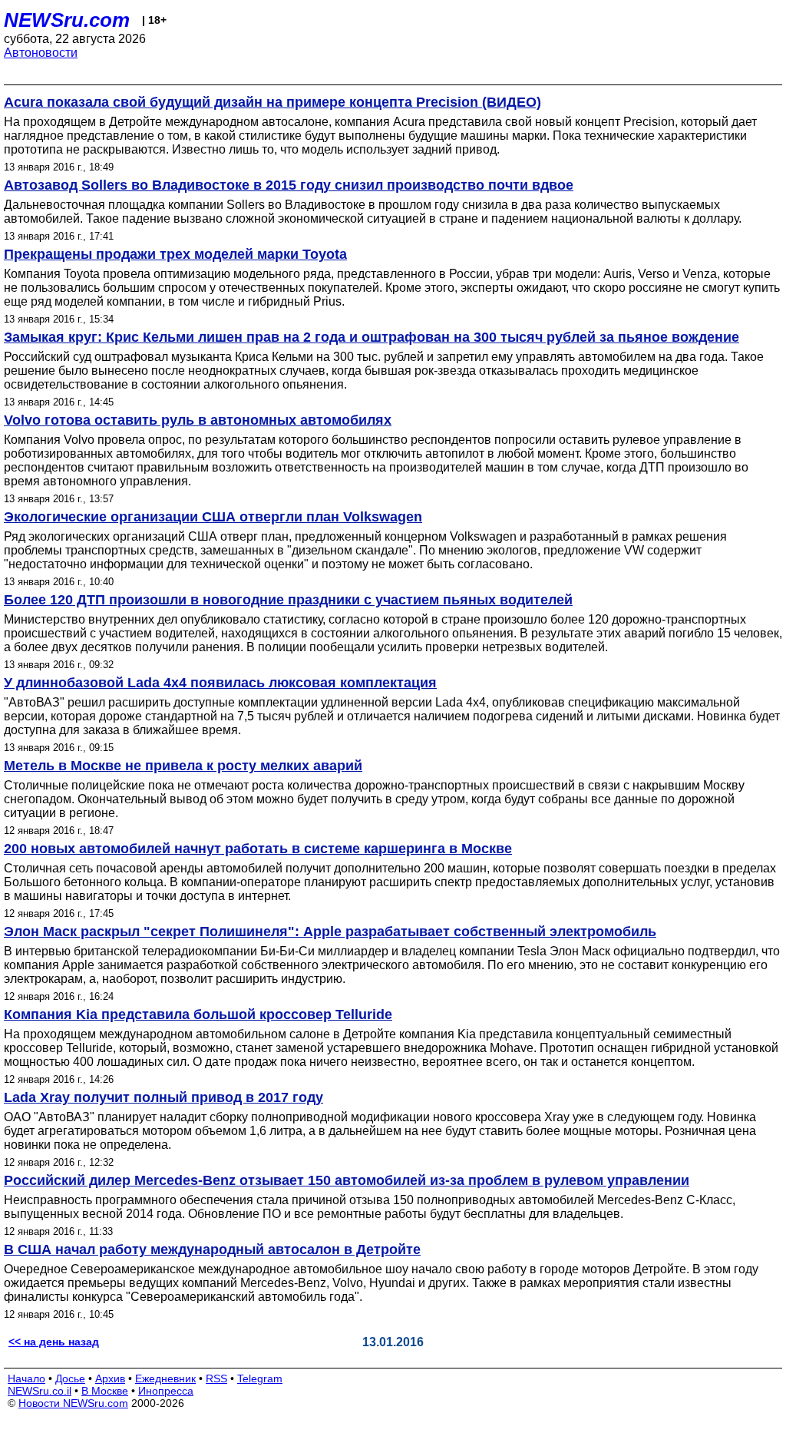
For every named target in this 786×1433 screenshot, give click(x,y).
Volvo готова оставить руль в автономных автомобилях (197, 420)
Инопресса (165, 1391)
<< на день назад (53, 1341)
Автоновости (41, 52)
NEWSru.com (67, 19)
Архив (110, 1378)
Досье (70, 1378)
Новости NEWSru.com (73, 1403)
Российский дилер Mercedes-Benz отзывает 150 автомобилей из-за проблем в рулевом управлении (346, 1180)
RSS (216, 1378)
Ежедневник (165, 1378)
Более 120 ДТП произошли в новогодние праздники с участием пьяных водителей (288, 599)
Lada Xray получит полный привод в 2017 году (163, 1097)
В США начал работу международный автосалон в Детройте (212, 1249)
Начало (26, 1378)
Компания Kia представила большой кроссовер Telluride (198, 1014)
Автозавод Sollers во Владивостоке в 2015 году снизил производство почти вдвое (288, 185)
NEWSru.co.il (39, 1391)
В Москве (104, 1391)
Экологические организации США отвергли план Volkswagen (213, 517)
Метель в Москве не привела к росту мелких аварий (183, 765)
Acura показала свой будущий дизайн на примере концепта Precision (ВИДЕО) (272, 102)
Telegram (259, 1378)
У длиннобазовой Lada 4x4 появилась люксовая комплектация (220, 682)
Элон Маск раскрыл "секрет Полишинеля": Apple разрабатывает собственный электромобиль (330, 931)
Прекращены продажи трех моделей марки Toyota (175, 254)
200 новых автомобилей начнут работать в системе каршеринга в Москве (258, 848)
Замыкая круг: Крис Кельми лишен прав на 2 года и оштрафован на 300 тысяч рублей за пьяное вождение (371, 337)
